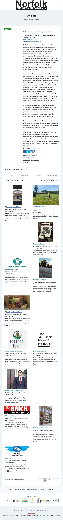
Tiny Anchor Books (40, 351)
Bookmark (19, 169)
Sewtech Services (39, 244)
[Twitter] (27, 152)
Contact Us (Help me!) (47, 489)
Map (11, 176)
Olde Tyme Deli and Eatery (14, 312)
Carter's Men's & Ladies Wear (15, 390)
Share (9, 169)
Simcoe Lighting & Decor (13, 207)
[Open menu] (59, 5)
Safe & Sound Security (13, 269)
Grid (50, 181)
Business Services (31, 32)
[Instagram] (33, 152)
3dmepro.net (10, 458)
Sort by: (16, 181)
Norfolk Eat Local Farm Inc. (14, 351)
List (43, 181)
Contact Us (25, 176)
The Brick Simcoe (11, 416)
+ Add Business (32, 489)
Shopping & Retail (45, 32)
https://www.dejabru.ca (33, 42)
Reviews (38, 176)
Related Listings (52, 176)
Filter (7, 181)
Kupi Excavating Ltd (40, 279)
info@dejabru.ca (30, 39)
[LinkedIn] (30, 152)
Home (10, 489)
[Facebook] (24, 152)
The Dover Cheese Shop (41, 428)
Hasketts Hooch (39, 206)
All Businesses (20, 489)
